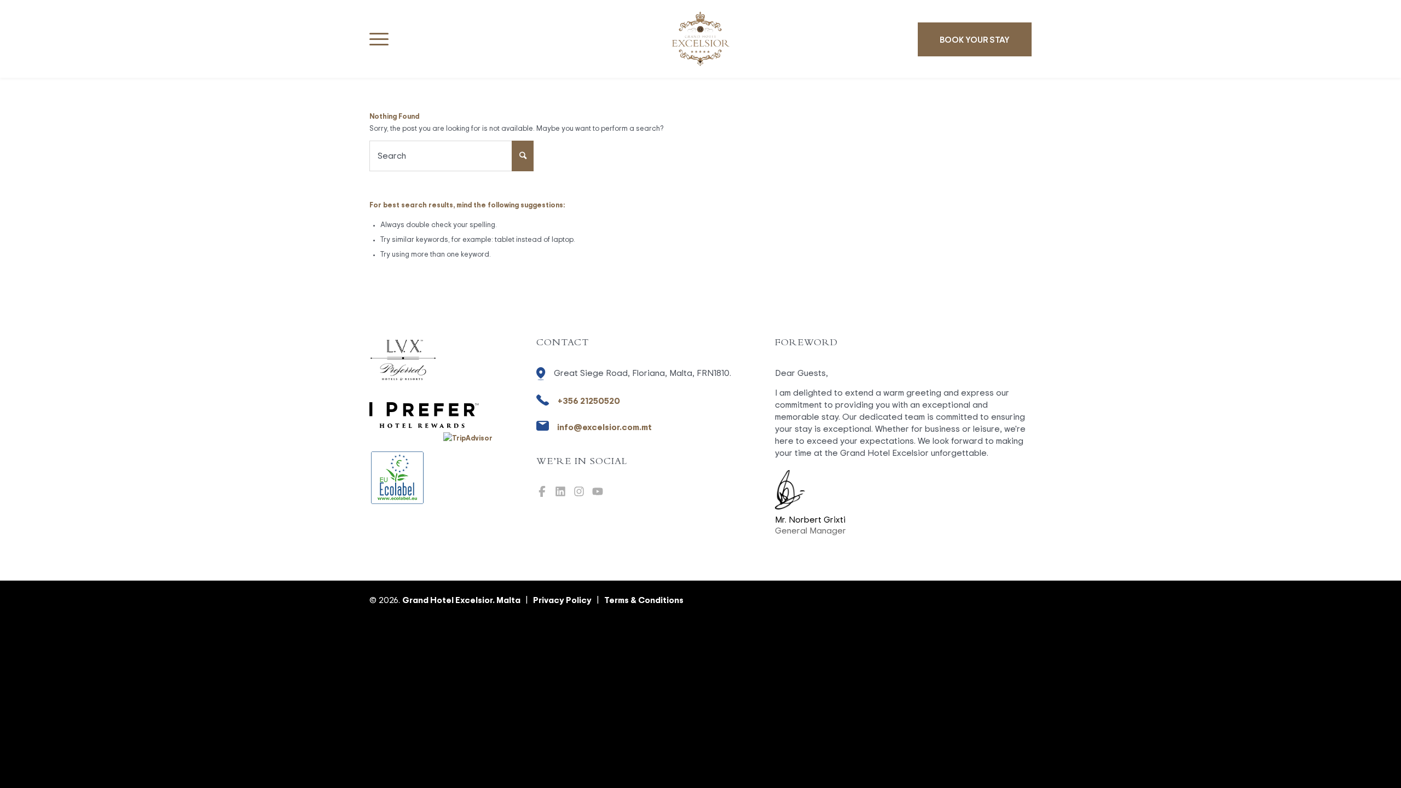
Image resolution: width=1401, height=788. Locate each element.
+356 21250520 (589, 401)
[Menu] (379, 39)
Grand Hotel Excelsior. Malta (461, 600)
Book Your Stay (975, 39)
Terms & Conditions (644, 600)
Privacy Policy (562, 600)
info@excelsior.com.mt (604, 427)
